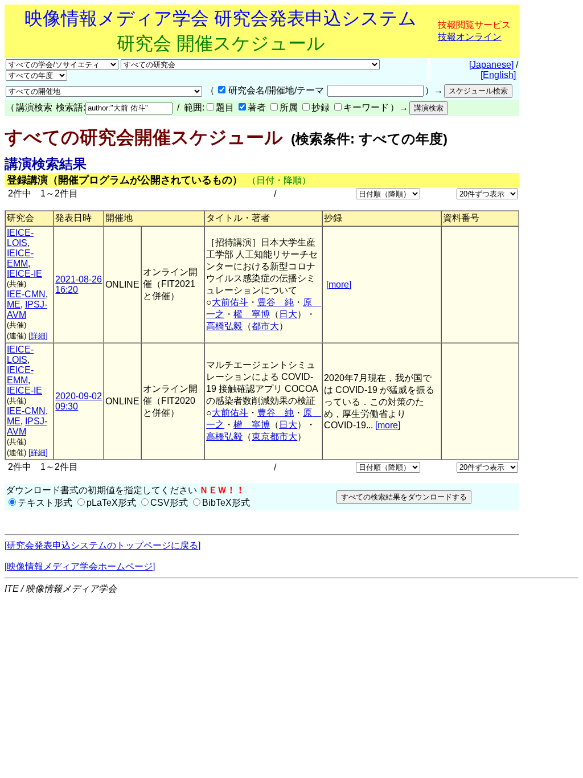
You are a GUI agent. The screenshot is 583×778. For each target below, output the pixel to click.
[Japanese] (491, 64)
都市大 (265, 326)
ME (13, 304)
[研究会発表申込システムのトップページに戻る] (102, 545)
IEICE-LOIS (20, 238)
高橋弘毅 (224, 326)
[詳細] (38, 335)
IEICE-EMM (20, 258)
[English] (498, 75)
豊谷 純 (275, 302)
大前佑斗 (230, 302)
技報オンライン (470, 37)
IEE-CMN (26, 294)
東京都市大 (274, 436)
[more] (338, 284)
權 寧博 (251, 314)
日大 (288, 314)
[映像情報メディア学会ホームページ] (80, 566)
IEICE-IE (24, 274)
